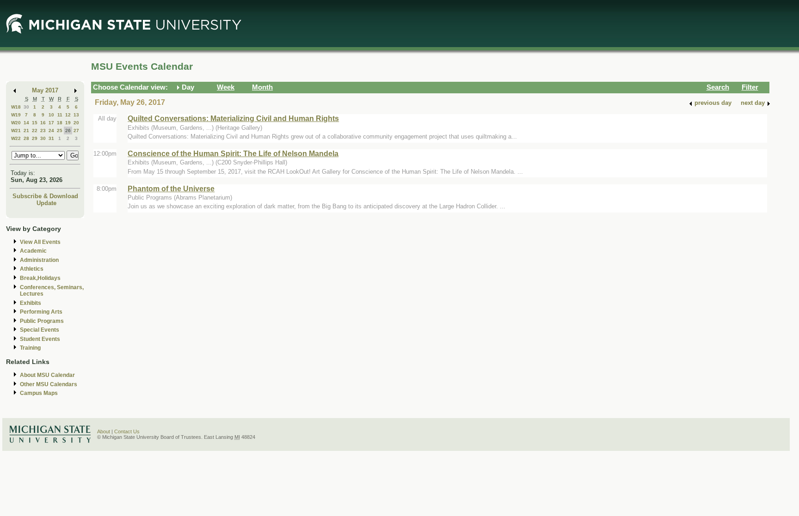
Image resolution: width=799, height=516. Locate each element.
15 (34, 122)
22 (34, 130)
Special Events (39, 330)
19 (68, 122)
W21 (16, 130)
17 (51, 122)
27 (76, 130)
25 (59, 130)
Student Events (40, 339)
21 (26, 130)
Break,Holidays (40, 278)
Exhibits (30, 303)
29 (34, 138)
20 (76, 122)
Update (46, 203)
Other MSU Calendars (48, 384)
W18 (16, 106)
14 (26, 122)
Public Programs (42, 321)
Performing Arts (41, 312)
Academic (33, 251)
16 (43, 122)
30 (26, 106)
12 (68, 114)
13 (76, 114)
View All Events (40, 242)
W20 (16, 122)
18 (59, 122)
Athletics (31, 269)
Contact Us (127, 431)
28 (26, 138)
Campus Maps (39, 393)
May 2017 (45, 90)
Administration (39, 260)
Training (30, 348)
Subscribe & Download (45, 196)
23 (43, 130)
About (103, 431)
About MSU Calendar (47, 375)
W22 (16, 138)
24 (51, 130)
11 (59, 114)
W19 (16, 114)
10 (51, 114)
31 (51, 138)
